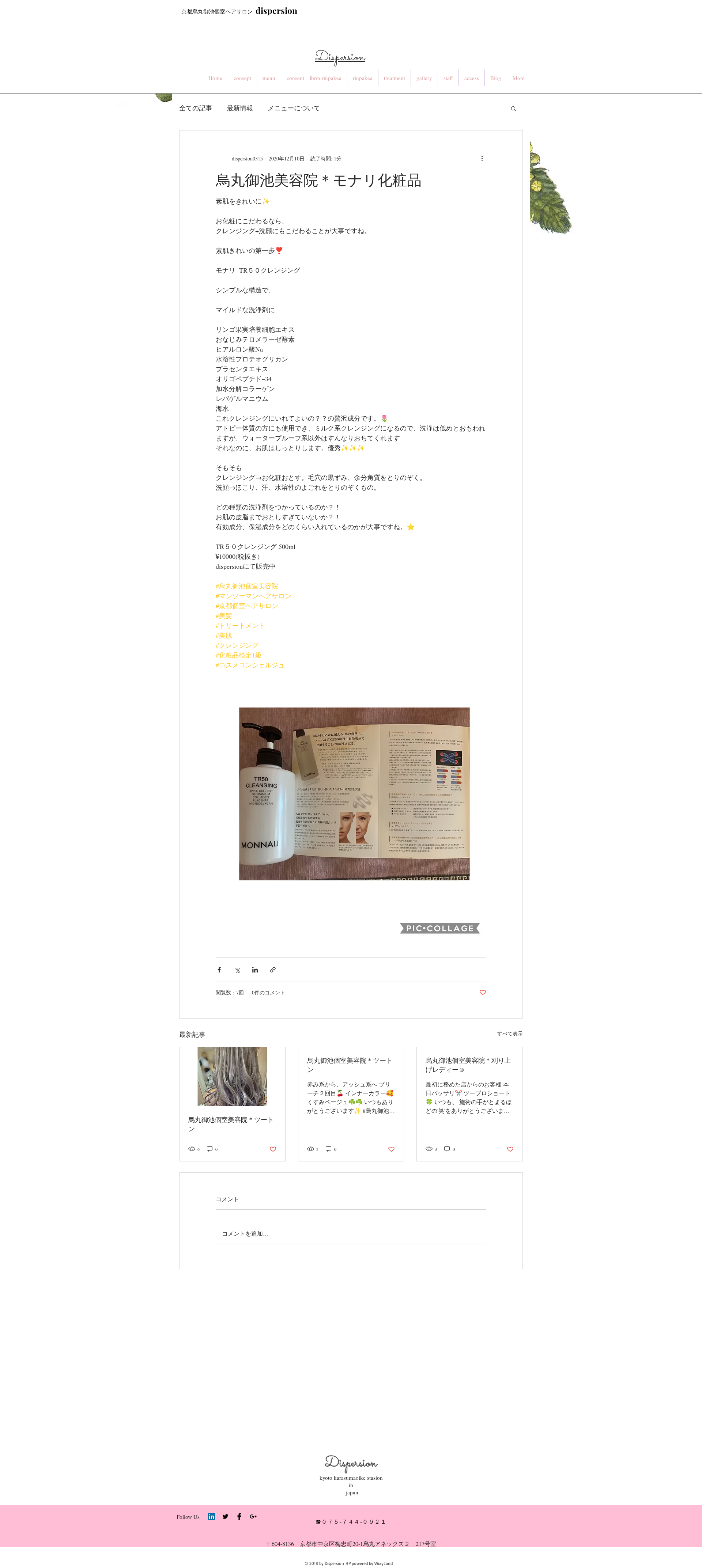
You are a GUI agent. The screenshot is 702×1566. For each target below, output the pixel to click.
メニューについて (294, 107)
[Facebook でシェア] (219, 969)
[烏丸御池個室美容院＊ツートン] (232, 1076)
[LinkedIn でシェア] (255, 969)
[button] (513, 108)
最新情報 (240, 107)
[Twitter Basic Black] (225, 1516)
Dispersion (351, 1463)
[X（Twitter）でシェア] (237, 969)
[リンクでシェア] (272, 969)
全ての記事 (195, 107)
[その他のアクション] (482, 158)
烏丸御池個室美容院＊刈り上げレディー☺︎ (468, 1065)
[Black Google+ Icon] (253, 1516)
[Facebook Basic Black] (239, 1516)
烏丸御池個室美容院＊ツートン (231, 1124)
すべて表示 (510, 1033)
